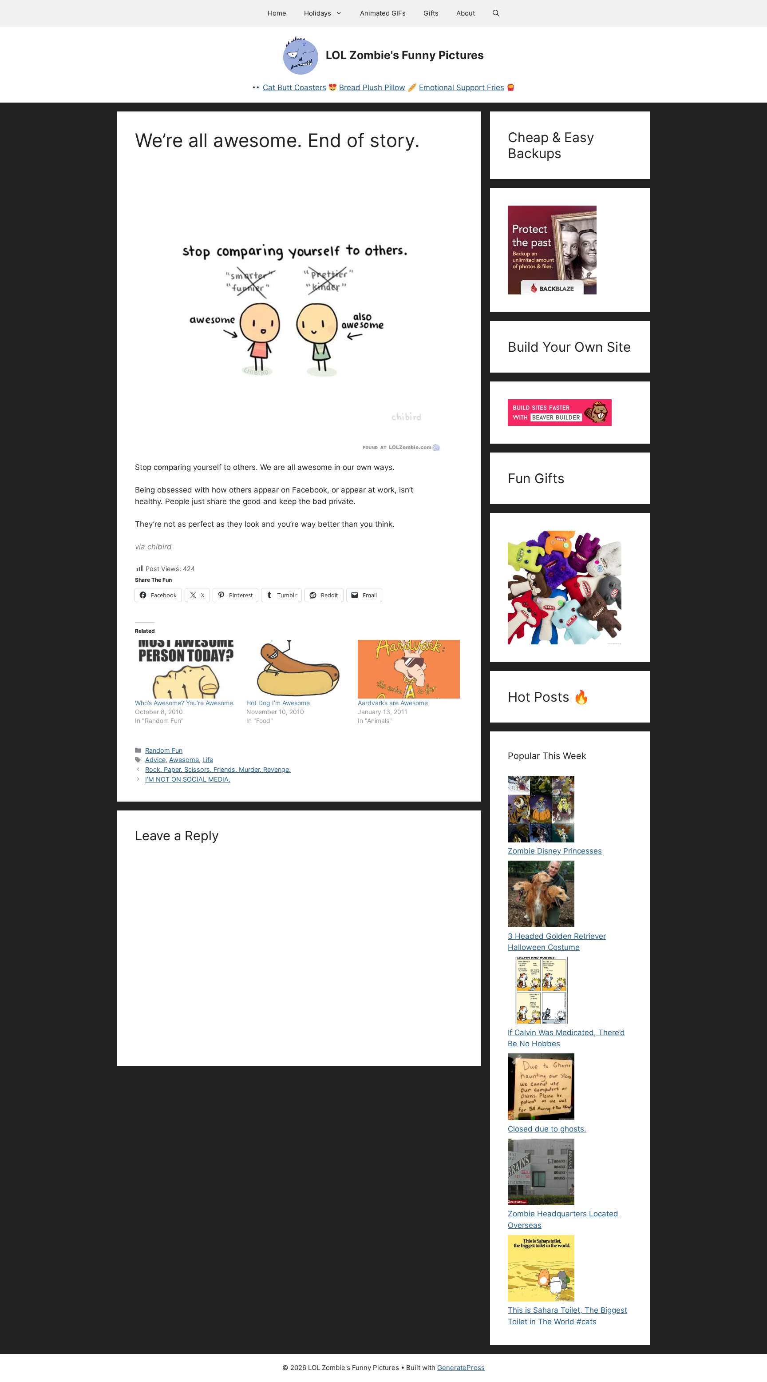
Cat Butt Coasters (294, 87)
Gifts (431, 13)
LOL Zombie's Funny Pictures (405, 55)
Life (207, 759)
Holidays (317, 13)
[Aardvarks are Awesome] (409, 669)
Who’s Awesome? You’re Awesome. (185, 703)
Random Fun (163, 750)
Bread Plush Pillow (372, 87)
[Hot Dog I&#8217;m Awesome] (297, 669)
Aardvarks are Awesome (393, 703)
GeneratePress (461, 1367)
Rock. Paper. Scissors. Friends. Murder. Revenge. (218, 769)
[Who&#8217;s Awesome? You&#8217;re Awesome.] (186, 669)
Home (277, 13)
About (465, 13)
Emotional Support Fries (461, 87)
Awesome (184, 759)
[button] (496, 13)
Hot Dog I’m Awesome (278, 703)
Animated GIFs (383, 13)
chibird (159, 546)
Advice (155, 759)
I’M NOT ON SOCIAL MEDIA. (187, 779)
